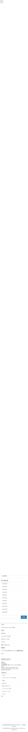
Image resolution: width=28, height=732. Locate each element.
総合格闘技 (4, 576)
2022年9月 (4, 586)
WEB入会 (3, 633)
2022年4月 (4, 595)
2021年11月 (4, 609)
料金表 (2, 630)
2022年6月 (4, 589)
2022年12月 (4, 583)
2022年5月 (4, 592)
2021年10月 (4, 612)
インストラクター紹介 (5, 636)
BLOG (2, 653)
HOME (2, 624)
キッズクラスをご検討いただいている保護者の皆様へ (12, 650)
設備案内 (3, 647)
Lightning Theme (16, 728)
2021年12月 (4, 606)
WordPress (9, 728)
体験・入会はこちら (5, 644)
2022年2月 (4, 600)
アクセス (3, 642)
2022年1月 (4, 603)
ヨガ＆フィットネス (5, 639)
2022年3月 (4, 597)
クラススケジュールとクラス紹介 (8, 627)
